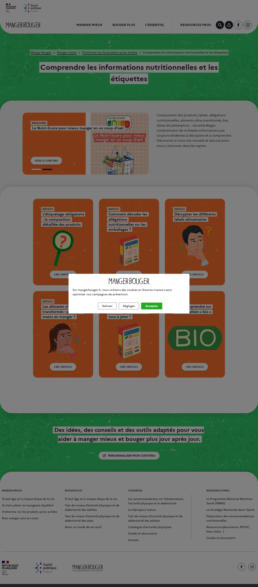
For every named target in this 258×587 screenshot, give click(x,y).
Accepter (151, 306)
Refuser (107, 306)
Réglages (129, 306)
